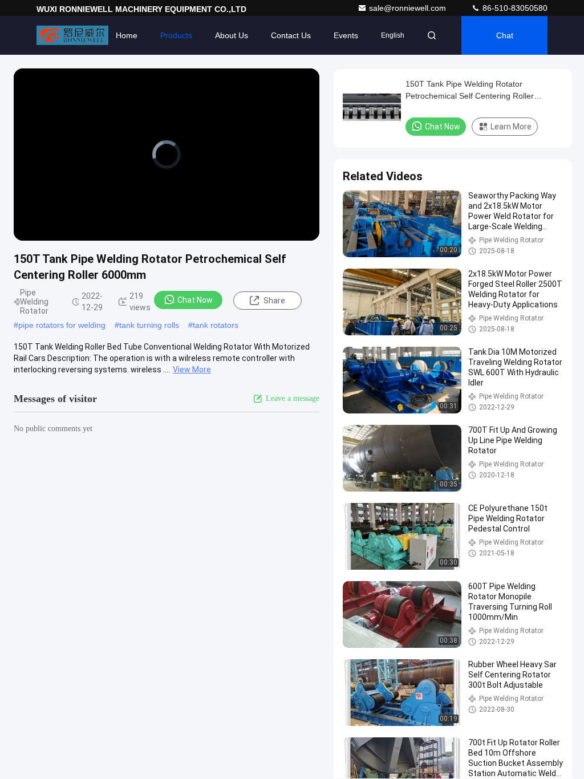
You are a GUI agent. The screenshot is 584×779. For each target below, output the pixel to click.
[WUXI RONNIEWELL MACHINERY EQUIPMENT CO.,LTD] (72, 35)
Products (176, 35)
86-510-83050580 (514, 8)
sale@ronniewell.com (408, 8)
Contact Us (291, 35)
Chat (504, 35)
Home (126, 35)
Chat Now (195, 300)
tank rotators (215, 325)
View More (192, 369)
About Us (231, 35)
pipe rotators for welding (62, 325)
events (346, 35)
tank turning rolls (149, 325)
